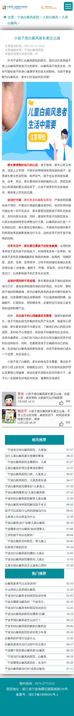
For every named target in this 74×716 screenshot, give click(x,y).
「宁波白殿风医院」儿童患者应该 (25, 480)
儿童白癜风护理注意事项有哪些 (24, 468)
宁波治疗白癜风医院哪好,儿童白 (24, 553)
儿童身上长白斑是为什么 (20, 516)
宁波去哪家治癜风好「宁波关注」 (25, 601)
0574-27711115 (45, 683)
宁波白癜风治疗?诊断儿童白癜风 (25, 522)
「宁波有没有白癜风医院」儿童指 (25, 449)
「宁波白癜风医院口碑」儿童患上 (25, 474)
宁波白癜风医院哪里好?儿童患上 (25, 486)
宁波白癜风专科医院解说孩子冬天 (25, 504)
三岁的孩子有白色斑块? (19, 535)
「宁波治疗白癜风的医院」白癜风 (25, 656)
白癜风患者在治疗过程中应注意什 (25, 644)
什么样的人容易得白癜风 (20, 589)
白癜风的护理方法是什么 (20, 638)
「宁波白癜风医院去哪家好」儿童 (25, 462)
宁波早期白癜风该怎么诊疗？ (23, 620)
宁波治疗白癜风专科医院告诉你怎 (25, 607)
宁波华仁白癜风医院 (25, 60)
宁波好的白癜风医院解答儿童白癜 (25, 498)
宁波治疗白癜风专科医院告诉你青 (25, 595)
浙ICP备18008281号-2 (43, 694)
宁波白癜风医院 (28, 17)
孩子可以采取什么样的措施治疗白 (25, 510)
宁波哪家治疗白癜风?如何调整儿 (25, 529)
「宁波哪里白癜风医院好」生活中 (25, 662)
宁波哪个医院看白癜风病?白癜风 (25, 650)
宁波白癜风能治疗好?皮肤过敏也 (25, 668)
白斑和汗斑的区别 (16, 547)
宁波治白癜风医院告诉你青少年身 (25, 632)
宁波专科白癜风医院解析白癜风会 (25, 626)
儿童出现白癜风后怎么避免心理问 (25, 565)
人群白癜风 (50, 17)
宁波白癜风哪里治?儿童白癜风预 (25, 492)
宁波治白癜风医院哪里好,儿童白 (24, 559)
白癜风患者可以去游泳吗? (21, 583)
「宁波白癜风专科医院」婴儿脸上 (25, 541)
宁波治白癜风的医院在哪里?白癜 (25, 614)
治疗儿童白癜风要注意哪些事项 (24, 455)
